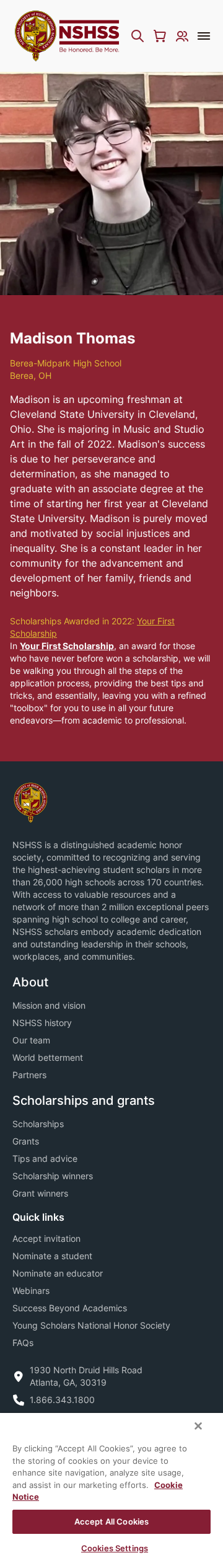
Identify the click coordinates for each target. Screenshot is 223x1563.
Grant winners (40, 1193)
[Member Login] (182, 36)
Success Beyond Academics (69, 1308)
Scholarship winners (52, 1176)
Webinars (31, 1290)
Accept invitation (46, 1238)
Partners (29, 1074)
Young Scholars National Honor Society (91, 1325)
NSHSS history (42, 1022)
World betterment (47, 1057)
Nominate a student (52, 1256)
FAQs (22, 1342)
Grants (25, 1141)
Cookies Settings (114, 1548)
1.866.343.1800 (62, 1399)
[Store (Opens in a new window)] (159, 36)
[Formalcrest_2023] (30, 801)
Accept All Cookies (111, 1521)
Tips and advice (44, 1158)
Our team (31, 1040)
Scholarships (38, 1123)
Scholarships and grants (83, 1100)
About (30, 982)
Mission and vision (48, 1005)
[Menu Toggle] (204, 36)
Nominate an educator (57, 1273)
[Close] (198, 1426)
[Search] (137, 36)
